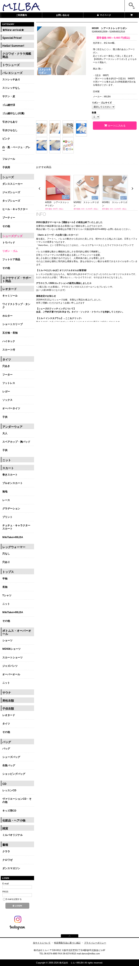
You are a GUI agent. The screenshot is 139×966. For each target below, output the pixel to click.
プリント (7, 516)
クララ (6, 851)
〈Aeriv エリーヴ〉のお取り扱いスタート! (57, 235)
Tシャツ (7, 595)
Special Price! (12, 37)
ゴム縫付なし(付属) (13, 113)
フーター (7, 374)
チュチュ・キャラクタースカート (16, 527)
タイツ (6, 359)
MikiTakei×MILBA (12, 537)
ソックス (7, 399)
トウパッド (8, 242)
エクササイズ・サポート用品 (16, 279)
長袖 (4, 586)
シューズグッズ (12, 236)
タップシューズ (11, 200)
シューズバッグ (11, 756)
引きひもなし (10, 130)
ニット (6, 460)
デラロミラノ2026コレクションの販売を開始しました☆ (64, 283)
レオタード (9, 289)
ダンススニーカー (12, 183)
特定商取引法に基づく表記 (67, 943)
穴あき (6, 366)
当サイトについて (42, 943)
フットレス (8, 383)
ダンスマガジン (11, 868)
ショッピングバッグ (13, 773)
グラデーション (11, 508)
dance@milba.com (91, 953)
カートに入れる (117, 125)
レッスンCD (9, 790)
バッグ (6, 742)
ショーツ (7, 640)
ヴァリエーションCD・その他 (17, 800)
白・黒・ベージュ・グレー (16, 149)
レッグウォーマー (13, 547)
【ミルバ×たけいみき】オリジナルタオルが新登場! (61, 270)
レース (6, 500)
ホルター (7, 315)
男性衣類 (8, 700)
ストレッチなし (11, 87)
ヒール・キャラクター (15, 209)
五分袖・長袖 (10, 332)
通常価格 (101, 37)
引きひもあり (10, 121)
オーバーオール (11, 674)
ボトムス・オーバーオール (16, 632)
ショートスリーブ (12, 324)
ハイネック (8, 341)
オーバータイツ (11, 408)
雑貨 (5, 828)
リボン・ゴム (10, 250)
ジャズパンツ (10, 665)
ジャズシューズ (11, 192)
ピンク (6, 138)
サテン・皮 (8, 96)
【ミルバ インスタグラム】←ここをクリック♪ (59, 318)
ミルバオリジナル (12, 834)
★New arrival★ (13, 30)
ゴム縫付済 (8, 104)
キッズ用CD (9, 810)
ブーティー (8, 217)
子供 (4, 416)
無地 (4, 491)
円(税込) (118, 37)
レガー (6, 391)
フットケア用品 (11, 259)
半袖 (4, 578)
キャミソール (10, 295)
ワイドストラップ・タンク (16, 306)
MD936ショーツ (11, 648)
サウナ (6, 692)
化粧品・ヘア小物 (13, 820)
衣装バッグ (8, 765)
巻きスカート (10, 474)
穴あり (6, 562)
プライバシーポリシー (95, 943)
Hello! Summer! (13, 45)
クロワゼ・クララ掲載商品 (16, 55)
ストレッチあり (11, 79)
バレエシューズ (12, 73)
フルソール (8, 158)
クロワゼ (7, 859)
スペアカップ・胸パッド (16, 441)
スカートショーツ (12, 657)
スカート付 (8, 349)
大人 (4, 433)
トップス (8, 571)
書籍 (5, 844)
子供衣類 (8, 708)
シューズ (8, 177)
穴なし (6, 553)
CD (4, 784)
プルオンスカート (12, 483)
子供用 (6, 167)
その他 (6, 226)
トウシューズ (11, 65)
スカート (8, 468)
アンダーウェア (12, 426)
